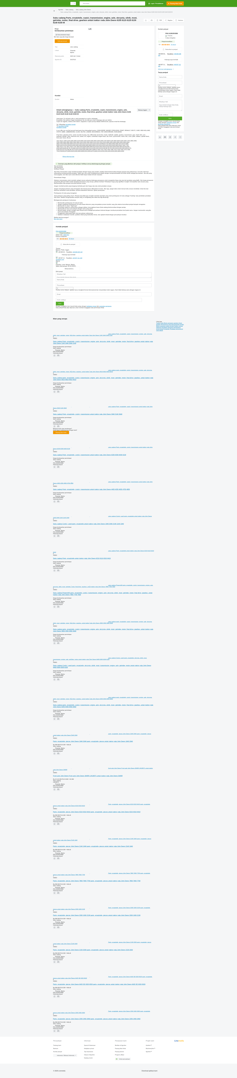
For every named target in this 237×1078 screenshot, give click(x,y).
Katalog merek (88, 1058)
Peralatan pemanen (168, 327)
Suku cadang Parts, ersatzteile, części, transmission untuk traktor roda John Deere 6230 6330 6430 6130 (89, 455)
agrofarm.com (60, 259)
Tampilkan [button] (69, 252)
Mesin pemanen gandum (171, 323)
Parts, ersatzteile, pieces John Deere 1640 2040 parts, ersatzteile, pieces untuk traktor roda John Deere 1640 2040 (93, 741)
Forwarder (166, 329)
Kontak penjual (57, 1051)
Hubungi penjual (62, 41)
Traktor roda (160, 323)
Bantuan (55, 1048)
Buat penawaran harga (64, 34)
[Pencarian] (81, 3)
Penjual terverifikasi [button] (65, 233)
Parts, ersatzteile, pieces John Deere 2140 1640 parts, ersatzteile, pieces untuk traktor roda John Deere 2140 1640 (93, 846)
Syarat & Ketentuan (89, 1045)
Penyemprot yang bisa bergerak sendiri (172, 324)
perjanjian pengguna (105, 306)
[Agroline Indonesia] (60, 3)
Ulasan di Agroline (89, 1054)
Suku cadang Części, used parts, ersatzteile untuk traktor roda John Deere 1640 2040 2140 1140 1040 (88, 524)
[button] (146, 20)
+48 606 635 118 (77, 252)
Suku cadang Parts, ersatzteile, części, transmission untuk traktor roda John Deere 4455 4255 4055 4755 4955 (91, 489)
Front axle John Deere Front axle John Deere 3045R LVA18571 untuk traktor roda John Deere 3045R (88, 776)
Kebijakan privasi (89, 1048)
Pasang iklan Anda (61, 432)
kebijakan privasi (91, 306)
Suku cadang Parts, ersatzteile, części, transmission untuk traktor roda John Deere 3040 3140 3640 (87, 414)
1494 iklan (66, 235)
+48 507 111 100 (77, 258)
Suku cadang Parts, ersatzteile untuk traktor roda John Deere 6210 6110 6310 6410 (82, 558)
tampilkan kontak (71, 124)
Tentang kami (57, 1045)
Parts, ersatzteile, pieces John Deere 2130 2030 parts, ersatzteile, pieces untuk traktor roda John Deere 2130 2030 (93, 950)
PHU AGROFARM (61, 231)
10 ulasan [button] (71, 238)
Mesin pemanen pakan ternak (165, 326)
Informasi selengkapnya (165, 69)
